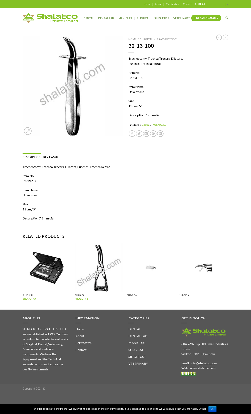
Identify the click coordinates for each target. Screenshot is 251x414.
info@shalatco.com (204, 363)
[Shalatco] (50, 18)
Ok (212, 408)
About (158, 4)
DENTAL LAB (106, 18)
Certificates (172, 4)
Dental (89, 18)
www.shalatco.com (203, 368)
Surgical (143, 18)
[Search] (227, 18)
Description (32, 157)
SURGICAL (136, 350)
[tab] (32, 157)
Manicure (125, 18)
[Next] (227, 276)
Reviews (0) (50, 157)
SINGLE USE (137, 356)
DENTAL (134, 329)
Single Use (161, 18)
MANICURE (137, 343)
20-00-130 (29, 299)
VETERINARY (138, 363)
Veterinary (181, 18)
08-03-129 (81, 299)
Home (147, 4)
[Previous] (23, 276)
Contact (187, 4)
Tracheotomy (166, 39)
